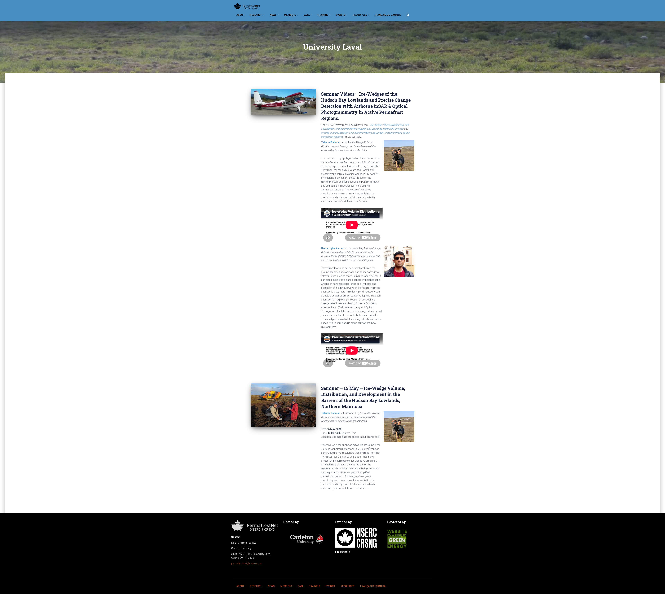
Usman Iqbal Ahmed (332, 248)
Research (256, 15)
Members (290, 15)
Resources (360, 15)
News (273, 15)
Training (323, 15)
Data (306, 15)
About (240, 15)
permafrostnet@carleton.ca (246, 563)
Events (341, 15)
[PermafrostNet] (247, 6)
